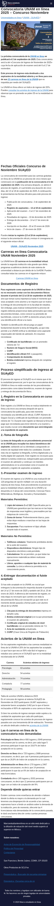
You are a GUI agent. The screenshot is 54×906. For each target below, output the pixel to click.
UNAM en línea (37, 56)
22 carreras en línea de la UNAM (23, 79)
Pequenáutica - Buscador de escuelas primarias (25, 874)
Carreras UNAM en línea (27, 278)
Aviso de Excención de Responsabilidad (22, 844)
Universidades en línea (11, 18)
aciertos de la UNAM (39, 725)
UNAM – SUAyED (31, 18)
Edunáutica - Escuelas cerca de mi (19, 881)
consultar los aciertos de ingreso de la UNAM (28, 90)
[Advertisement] (27, 134)
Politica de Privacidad (13, 848)
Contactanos (9, 853)
